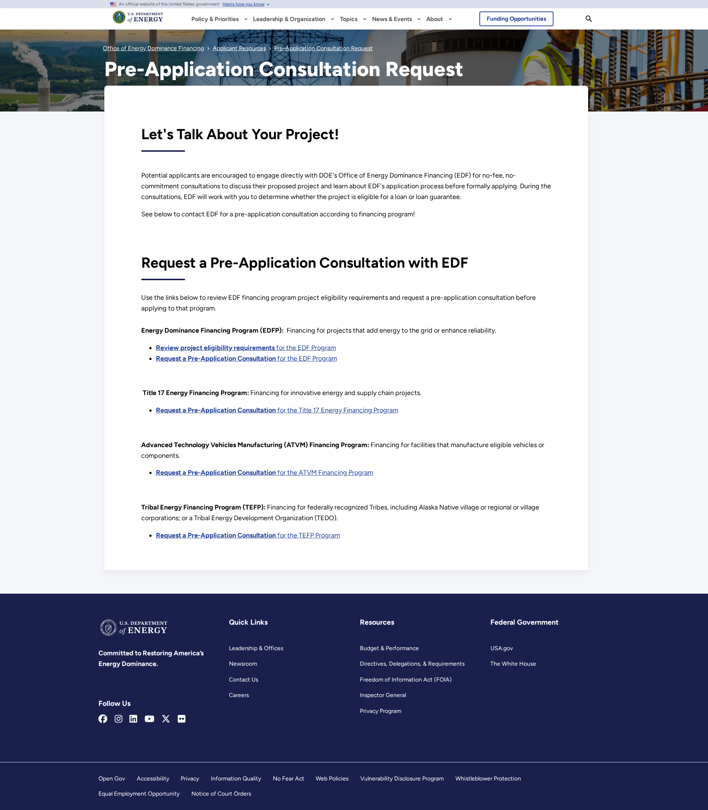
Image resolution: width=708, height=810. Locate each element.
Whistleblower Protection (488, 778)
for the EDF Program (246, 348)
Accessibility (153, 778)
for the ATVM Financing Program (264, 473)
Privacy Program (380, 710)
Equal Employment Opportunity (139, 793)
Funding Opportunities (516, 18)
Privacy (190, 778)
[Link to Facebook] (102, 719)
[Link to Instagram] (118, 719)
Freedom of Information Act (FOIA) (406, 679)
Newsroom (243, 663)
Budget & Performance (389, 648)
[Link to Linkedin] (133, 719)
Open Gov (111, 778)
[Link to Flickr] (181, 719)
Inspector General (383, 695)
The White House (513, 663)
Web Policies (332, 778)
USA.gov (501, 648)
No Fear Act (288, 778)
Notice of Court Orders (221, 793)
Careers (239, 695)
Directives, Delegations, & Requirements (412, 663)
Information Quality (236, 778)
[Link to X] (166, 719)
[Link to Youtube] (150, 719)
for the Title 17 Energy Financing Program (277, 410)
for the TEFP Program (248, 535)
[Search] (589, 18)
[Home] (138, 21)
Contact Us (243, 679)
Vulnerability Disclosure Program (402, 778)
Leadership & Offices (256, 648)
